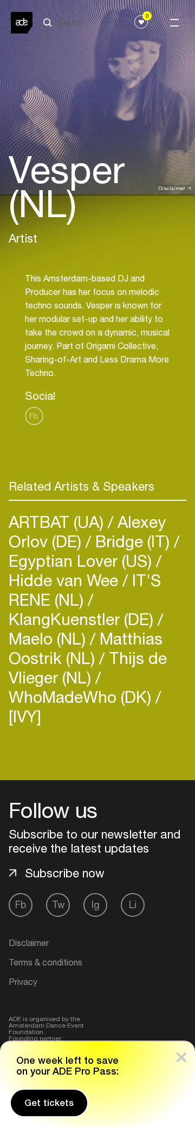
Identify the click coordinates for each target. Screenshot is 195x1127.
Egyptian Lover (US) (82, 560)
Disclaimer (171, 188)
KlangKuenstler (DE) (83, 618)
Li (132, 904)
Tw (58, 904)
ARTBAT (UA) (58, 521)
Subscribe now (65, 873)
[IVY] (25, 716)
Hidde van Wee (65, 580)
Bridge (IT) (132, 541)
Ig (96, 904)
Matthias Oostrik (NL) (85, 648)
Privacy (23, 981)
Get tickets (49, 1102)
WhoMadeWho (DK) (82, 696)
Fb (33, 415)
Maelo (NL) (49, 638)
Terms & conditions (45, 962)
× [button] (181, 1055)
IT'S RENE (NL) (85, 590)
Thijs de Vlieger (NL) (88, 667)
